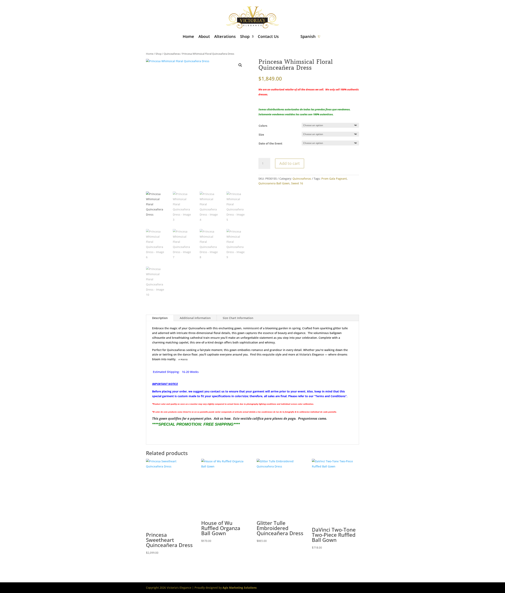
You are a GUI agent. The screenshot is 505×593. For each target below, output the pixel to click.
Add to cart (289, 163)
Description (160, 318)
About (204, 36)
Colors (263, 126)
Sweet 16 (297, 183)
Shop (245, 36)
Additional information (195, 318)
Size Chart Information (238, 318)
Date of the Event (270, 143)
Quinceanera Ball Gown (274, 183)
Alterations (225, 36)
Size (261, 134)
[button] (240, 65)
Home (188, 36)
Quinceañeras (172, 53)
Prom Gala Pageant (334, 178)
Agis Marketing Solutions (240, 587)
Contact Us (268, 36)
